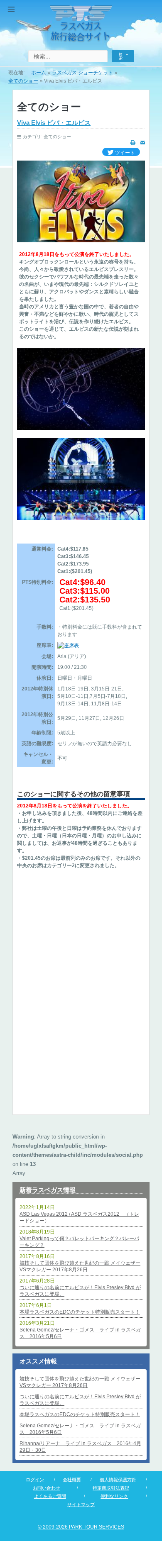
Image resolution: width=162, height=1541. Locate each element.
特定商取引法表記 (111, 1487)
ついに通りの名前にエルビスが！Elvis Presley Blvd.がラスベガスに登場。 (80, 1291)
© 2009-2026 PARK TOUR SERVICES (81, 1527)
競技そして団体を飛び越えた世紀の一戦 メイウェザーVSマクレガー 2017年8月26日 (80, 1266)
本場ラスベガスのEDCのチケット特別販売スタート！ (80, 1312)
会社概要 (72, 1479)
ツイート (124, 153)
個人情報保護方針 (118, 1479)
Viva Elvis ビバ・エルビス (54, 122)
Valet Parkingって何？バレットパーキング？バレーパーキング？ (79, 1242)
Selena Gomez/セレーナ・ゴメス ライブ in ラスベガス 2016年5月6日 (80, 1333)
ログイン (35, 1479)
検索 (121, 56)
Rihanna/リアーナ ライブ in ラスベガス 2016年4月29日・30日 (80, 1447)
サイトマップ (81, 1504)
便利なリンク (114, 1496)
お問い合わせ (46, 1487)
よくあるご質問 (50, 1496)
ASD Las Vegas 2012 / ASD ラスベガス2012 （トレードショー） (79, 1217)
